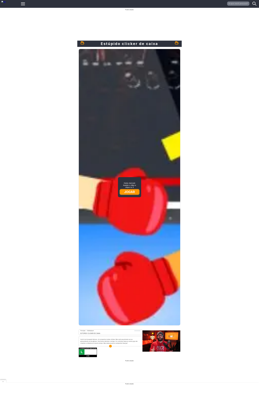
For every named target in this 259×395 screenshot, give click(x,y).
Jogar (129, 192)
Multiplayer (90, 330)
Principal (82, 330)
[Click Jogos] (5, 2)
